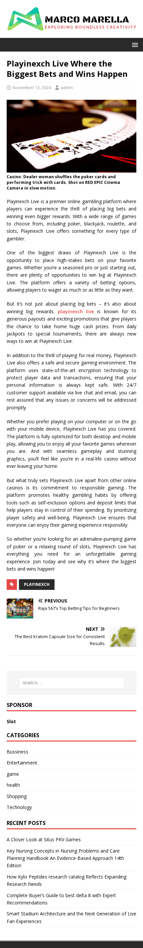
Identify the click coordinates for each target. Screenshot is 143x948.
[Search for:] (71, 683)
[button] (133, 44)
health (13, 785)
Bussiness (17, 751)
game (13, 774)
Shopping (17, 796)
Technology (19, 807)
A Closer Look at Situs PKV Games (44, 839)
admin (67, 87)
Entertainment (22, 762)
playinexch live (76, 311)
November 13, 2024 (32, 87)
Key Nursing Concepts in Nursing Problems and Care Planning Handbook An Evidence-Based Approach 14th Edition (65, 858)
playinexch (37, 584)
